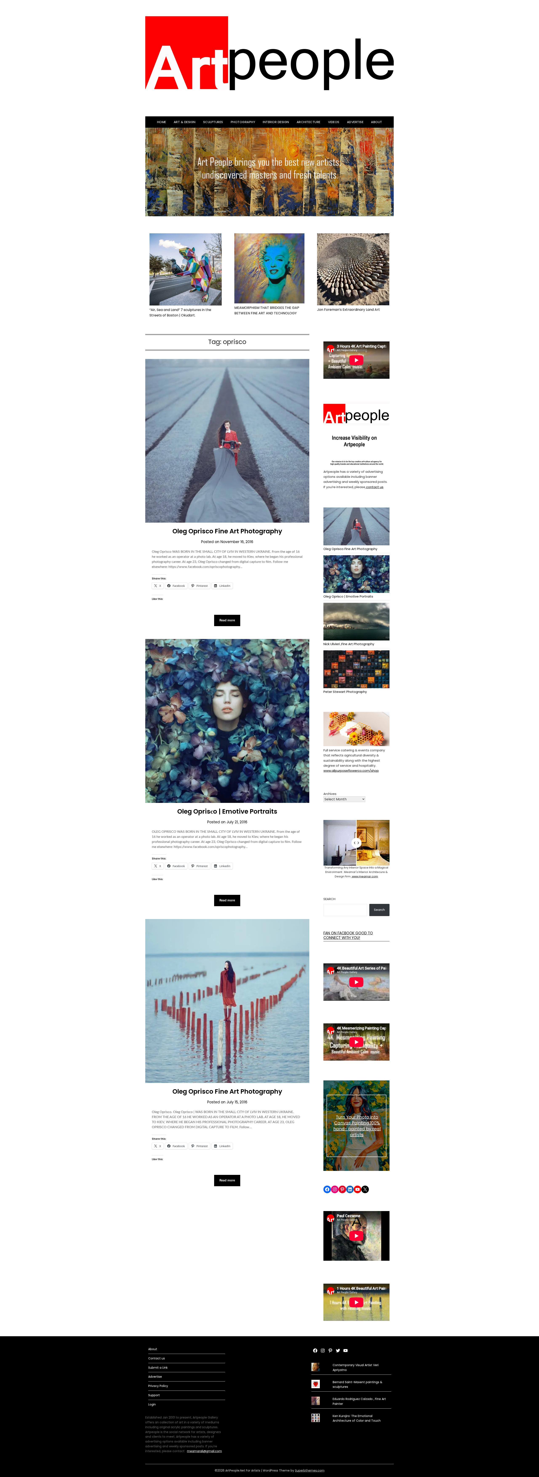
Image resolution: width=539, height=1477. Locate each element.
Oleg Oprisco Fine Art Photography (227, 531)
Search (329, 899)
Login (152, 1404)
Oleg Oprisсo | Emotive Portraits (227, 811)
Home (161, 122)
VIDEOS (333, 122)
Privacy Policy (158, 1386)
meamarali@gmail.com (204, 1451)
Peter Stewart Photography (345, 691)
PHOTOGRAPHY (243, 122)
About (376, 122)
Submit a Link (158, 1367)
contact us (374, 487)
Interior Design (276, 122)
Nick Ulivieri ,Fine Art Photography (348, 644)
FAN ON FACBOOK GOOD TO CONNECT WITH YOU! (348, 935)
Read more (227, 620)
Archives (329, 794)
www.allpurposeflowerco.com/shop (351, 770)
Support (154, 1395)
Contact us (156, 1358)
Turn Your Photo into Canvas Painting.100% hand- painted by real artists (357, 1126)
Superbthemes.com (309, 1470)
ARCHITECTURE (308, 122)
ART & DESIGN (185, 122)
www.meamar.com (364, 876)
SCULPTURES (213, 122)
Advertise (355, 122)
